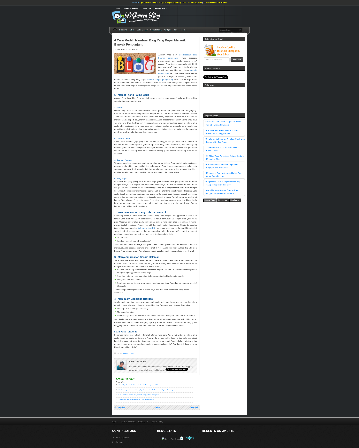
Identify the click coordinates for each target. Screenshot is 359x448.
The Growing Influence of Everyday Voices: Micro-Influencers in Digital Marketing (145, 390)
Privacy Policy (161, 8)
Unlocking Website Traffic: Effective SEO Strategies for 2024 (138, 385)
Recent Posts (209, 200)
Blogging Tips (128, 353)
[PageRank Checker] (171, 439)
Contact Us (146, 8)
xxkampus (118, 442)
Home (117, 8)
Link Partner (235, 200)
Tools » (183, 30)
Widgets (167, 30)
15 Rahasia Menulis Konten (215, 2)
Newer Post (120, 408)
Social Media (156, 30)
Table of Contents (131, 8)
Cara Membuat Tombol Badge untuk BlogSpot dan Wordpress (138, 394)
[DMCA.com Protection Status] (187, 439)
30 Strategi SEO (195, 2)
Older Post (193, 408)
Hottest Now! (223, 200)
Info (176, 30)
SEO (132, 30)
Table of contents (127, 422)
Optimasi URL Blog (148, 2)
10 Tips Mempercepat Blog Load (172, 2)
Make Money (142, 30)
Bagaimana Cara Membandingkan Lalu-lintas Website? (136, 399)
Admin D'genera (121, 437)
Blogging (123, 30)
